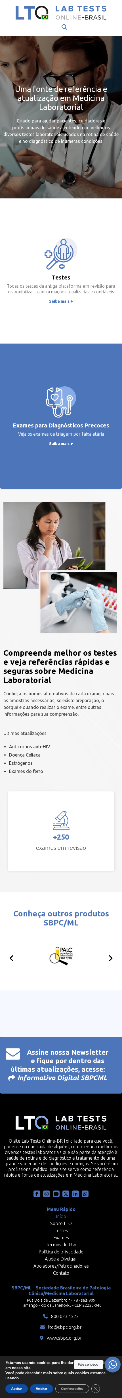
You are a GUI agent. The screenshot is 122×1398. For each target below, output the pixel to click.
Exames (61, 1237)
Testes (61, 1230)
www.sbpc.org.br (64, 1337)
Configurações (72, 1388)
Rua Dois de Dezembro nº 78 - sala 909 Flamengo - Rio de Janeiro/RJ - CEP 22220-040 (61, 1303)
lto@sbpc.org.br (64, 1327)
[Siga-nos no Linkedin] (75, 1194)
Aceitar (16, 1388)
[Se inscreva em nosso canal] (85, 1194)
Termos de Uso (61, 1244)
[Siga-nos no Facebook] (36, 1194)
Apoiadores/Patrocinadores (61, 1265)
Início (61, 1216)
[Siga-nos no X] (65, 1194)
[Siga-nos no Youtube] (56, 1194)
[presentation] (12, 958)
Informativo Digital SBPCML (62, 1078)
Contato (61, 1273)
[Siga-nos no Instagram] (46, 1194)
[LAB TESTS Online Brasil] (61, 13)
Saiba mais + (61, 301)
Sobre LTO (61, 1223)
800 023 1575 (64, 1316)
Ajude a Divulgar (61, 1258)
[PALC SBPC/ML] (61, 956)
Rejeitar (41, 1388)
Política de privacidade (61, 1251)
